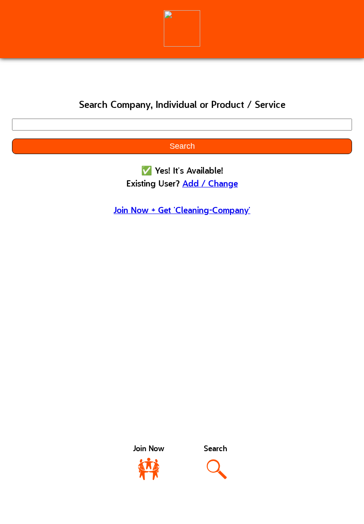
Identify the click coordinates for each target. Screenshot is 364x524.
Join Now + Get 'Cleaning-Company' (182, 210)
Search (182, 146)
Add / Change (210, 184)
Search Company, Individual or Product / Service (182, 105)
